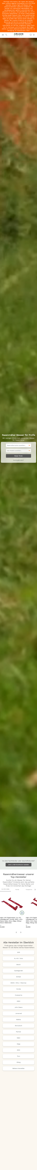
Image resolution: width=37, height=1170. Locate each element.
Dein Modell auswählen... (14, 450)
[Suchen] (6, 34)
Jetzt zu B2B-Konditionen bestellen (18, 864)
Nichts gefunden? (18, 460)
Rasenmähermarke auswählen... (16, 445)
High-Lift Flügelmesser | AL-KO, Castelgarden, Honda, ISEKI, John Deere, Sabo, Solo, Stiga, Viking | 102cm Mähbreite (11, 920)
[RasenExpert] (18, 34)
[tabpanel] (18, 912)
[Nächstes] (35, 890)
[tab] (5, 889)
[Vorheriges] (2, 890)
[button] (3, 34)
